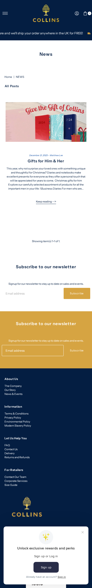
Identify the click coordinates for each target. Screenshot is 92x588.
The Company (13, 386)
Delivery (9, 453)
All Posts (12, 86)
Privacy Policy (12, 417)
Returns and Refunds (17, 457)
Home (8, 76)
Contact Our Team (15, 477)
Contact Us (11, 449)
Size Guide (10, 485)
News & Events (13, 394)
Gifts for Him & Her (46, 161)
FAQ (7, 445)
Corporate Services (15, 481)
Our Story (10, 390)
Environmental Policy (17, 421)
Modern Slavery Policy (17, 425)
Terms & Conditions (16, 413)
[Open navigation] (5, 13)
